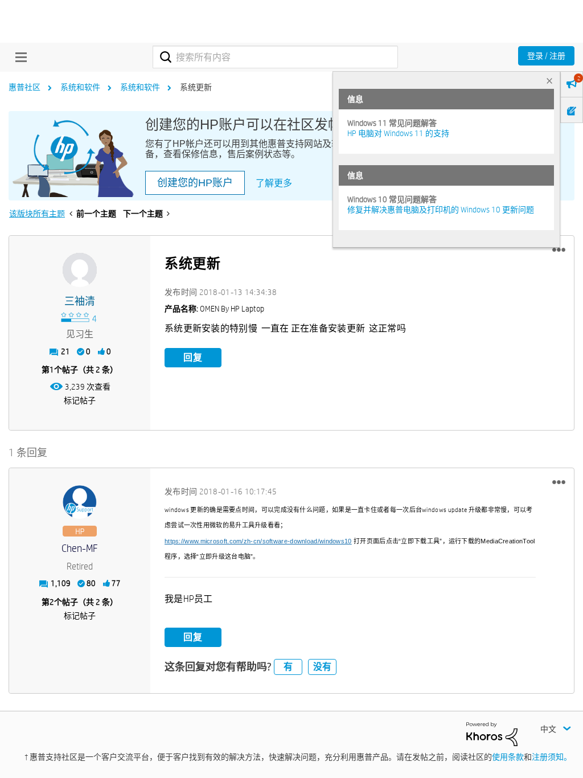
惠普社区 (24, 87)
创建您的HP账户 (195, 183)
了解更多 (274, 183)
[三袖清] (80, 270)
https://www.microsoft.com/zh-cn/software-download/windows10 (258, 541)
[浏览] (18, 57)
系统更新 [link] (196, 87)
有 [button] (288, 667)
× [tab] (549, 80)
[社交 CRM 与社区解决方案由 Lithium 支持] (492, 733)
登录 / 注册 (546, 56)
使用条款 (508, 757)
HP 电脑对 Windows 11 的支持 (398, 133)
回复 (193, 357)
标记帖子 (80, 400)
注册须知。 (552, 757)
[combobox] (275, 57)
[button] (559, 250)
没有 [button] (322, 667)
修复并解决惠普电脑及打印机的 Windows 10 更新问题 (440, 209)
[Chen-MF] (80, 502)
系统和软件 (80, 87)
